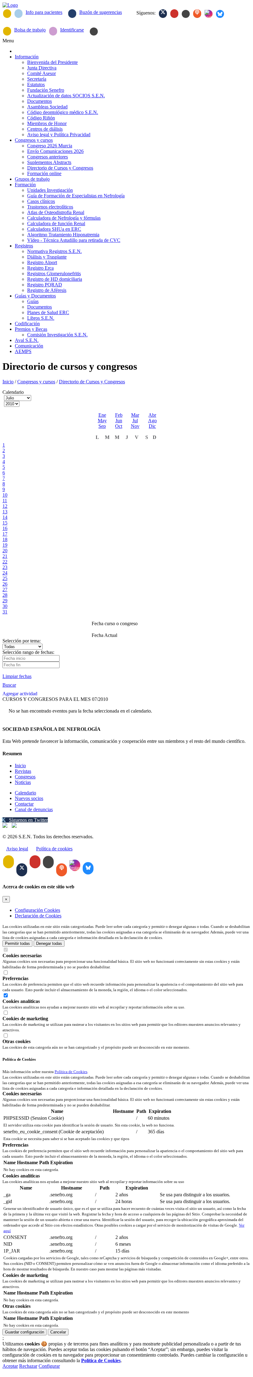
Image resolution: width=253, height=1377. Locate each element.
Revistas (23, 771)
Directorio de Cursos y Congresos (92, 381)
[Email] (7, 13)
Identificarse (72, 29)
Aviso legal (17, 848)
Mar (135, 415)
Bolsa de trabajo (30, 29)
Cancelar (58, 1332)
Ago (152, 420)
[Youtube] (174, 13)
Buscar (9, 685)
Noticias (23, 782)
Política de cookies (54, 848)
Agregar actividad (19, 693)
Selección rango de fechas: (28, 652)
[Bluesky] (220, 14)
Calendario (25, 792)
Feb (118, 415)
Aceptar (10, 1366)
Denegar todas (49, 943)
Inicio (8, 381)
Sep (102, 426)
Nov (135, 426)
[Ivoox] (197, 13)
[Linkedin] (186, 14)
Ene (102, 415)
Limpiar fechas (16, 676)
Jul (135, 420)
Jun (118, 420)
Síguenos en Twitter (28, 820)
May (102, 420)
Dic (152, 426)
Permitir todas (17, 943)
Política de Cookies (71, 1071)
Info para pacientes (44, 12)
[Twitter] (163, 13)
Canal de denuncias (34, 809)
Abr (152, 415)
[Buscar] (94, 31)
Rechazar (28, 1366)
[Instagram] (209, 14)
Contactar (24, 803)
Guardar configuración (24, 1332)
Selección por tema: (21, 640)
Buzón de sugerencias (100, 12)
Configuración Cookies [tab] (37, 910)
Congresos (25, 776)
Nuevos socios (29, 798)
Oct (118, 426)
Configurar (49, 1366)
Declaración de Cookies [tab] (38, 915)
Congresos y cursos (36, 381)
